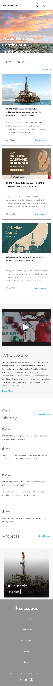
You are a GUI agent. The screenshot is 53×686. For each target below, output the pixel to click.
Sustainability (27, 640)
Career (26, 662)
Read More (40, 140)
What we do (26, 630)
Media (26, 651)
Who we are (26, 619)
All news (47, 70)
